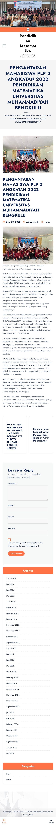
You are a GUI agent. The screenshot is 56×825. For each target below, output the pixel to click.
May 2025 (10, 666)
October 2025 (12, 636)
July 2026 (10, 584)
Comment (13, 483)
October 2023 (12, 736)
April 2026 (10, 601)
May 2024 (10, 718)
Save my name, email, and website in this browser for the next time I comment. (25, 544)
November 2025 (13, 630)
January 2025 (11, 683)
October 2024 (12, 700)
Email (11, 516)
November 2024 (13, 695)
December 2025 (12, 625)
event (8, 774)
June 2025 (10, 660)
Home (26, 112)
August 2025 (11, 648)
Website (11, 528)
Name (11, 505)
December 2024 (12, 689)
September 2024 (13, 706)
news (47, 221)
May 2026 (10, 596)
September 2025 (13, 642)
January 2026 (11, 619)
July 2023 (10, 753)
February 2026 (12, 613)
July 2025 (10, 654)
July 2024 (10, 712)
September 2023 (13, 741)
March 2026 (11, 607)
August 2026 (11, 578)
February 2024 (12, 724)
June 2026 (10, 590)
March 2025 (11, 671)
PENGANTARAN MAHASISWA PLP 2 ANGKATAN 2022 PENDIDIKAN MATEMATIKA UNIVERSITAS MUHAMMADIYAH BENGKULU (28, 118)
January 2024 (11, 730)
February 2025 (12, 677)
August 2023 (11, 747)
